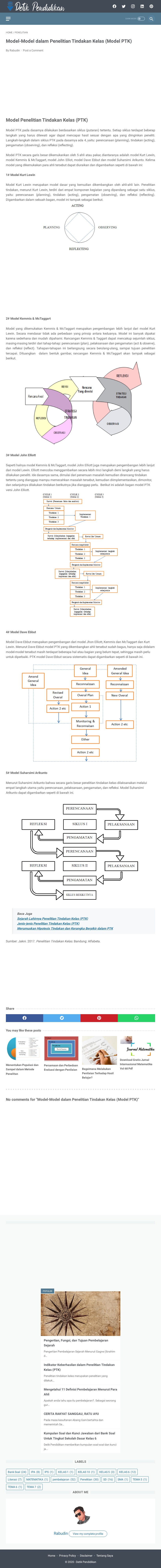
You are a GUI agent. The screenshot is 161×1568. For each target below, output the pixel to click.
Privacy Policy (67, 1555)
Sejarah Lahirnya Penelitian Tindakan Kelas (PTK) (52, 918)
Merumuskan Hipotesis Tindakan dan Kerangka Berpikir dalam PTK (65, 928)
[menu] (8, 19)
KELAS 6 (127, 1472)
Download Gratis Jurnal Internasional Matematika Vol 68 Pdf (136, 1064)
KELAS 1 (65, 1472)
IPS (49, 1472)
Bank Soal (17, 1472)
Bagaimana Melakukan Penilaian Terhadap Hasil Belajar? (98, 1073)
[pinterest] (151, 6)
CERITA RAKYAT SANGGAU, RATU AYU (71, 1414)
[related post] (23, 1048)
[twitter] (123, 6)
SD (108, 1479)
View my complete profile (88, 1533)
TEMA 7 (34, 1486)
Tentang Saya (104, 1555)
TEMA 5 (140, 1479)
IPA (35, 1472)
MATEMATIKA (37, 1479)
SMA (123, 1479)
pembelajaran (64, 1479)
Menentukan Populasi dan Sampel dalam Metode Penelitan (22, 1069)
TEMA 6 (15, 1486)
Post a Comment (33, 50)
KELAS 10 (86, 1472)
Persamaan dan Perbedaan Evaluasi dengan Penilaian (61, 1067)
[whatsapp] (136, 1018)
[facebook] (114, 6)
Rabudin (61, 1533)
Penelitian (89, 1479)
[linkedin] (141, 6)
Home (51, 1555)
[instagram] (132, 6)
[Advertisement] (80, 85)
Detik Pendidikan (86, 1561)
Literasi (15, 1479)
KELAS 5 (106, 1472)
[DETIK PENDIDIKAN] (38, 6)
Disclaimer (86, 1555)
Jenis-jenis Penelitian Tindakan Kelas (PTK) (48, 923)
